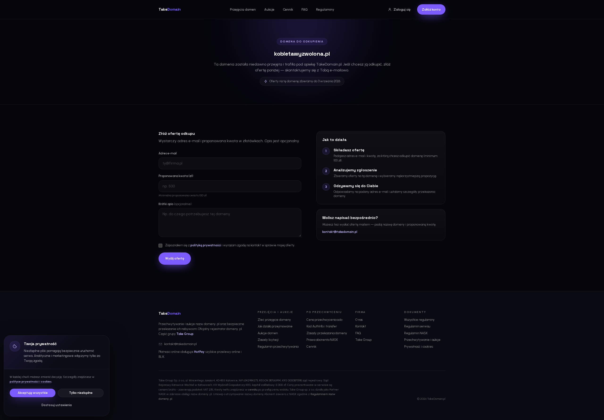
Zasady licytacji (268, 340)
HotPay (199, 352)
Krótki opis (175, 204)
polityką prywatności (205, 245)
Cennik (288, 10)
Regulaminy (325, 10)
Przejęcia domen (243, 10)
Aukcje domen (268, 333)
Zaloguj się (402, 10)
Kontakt (360, 326)
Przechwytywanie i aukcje (422, 340)
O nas (359, 319)
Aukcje (269, 10)
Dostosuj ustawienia (57, 405)
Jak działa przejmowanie (275, 326)
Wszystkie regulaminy (419, 319)
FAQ (305, 10)
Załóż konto (431, 10)
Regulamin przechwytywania (278, 346)
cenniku (252, 389)
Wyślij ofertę (174, 258)
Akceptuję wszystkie (33, 393)
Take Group (184, 334)
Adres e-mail (168, 153)
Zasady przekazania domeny (326, 333)
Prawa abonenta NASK (322, 340)
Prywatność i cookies (418, 346)
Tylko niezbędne (80, 393)
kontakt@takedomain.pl (339, 232)
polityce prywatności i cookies (30, 381)
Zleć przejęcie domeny (274, 319)
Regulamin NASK (416, 333)
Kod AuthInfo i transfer (321, 326)
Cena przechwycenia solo (324, 319)
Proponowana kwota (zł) (176, 176)
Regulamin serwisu (417, 326)
